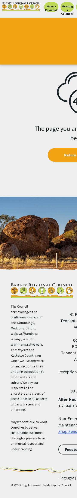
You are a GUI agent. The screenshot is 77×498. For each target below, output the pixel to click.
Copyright (66, 478)
